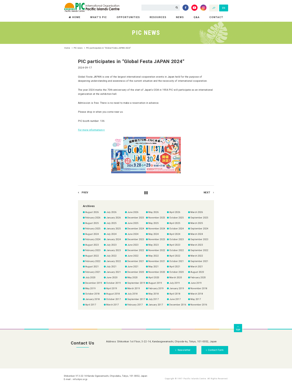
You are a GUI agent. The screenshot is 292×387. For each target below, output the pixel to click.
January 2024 (113, 239)
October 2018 (92, 294)
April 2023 (174, 245)
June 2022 (133, 256)
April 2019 (111, 288)
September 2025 (199, 217)
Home (67, 48)
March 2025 (197, 223)
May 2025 (153, 223)
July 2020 (90, 277)
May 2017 (196, 299)
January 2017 (155, 304)
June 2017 (175, 299)
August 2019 (155, 283)
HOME (76, 17)
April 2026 (174, 212)
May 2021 (153, 266)
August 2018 (113, 294)
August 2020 (197, 272)
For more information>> (91, 129)
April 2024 (174, 234)
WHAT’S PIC (98, 17)
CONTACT (216, 17)
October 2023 (176, 239)
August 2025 (92, 223)
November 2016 (199, 304)
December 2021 (135, 261)
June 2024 (133, 234)
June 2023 (133, 245)
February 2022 (93, 261)
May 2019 (90, 288)
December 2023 (135, 239)
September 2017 (136, 299)
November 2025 (156, 217)
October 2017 (113, 299)
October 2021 (176, 261)
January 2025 (113, 228)
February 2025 (93, 228)
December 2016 (177, 304)
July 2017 (153, 299)
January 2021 (113, 272)
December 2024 (135, 228)
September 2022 (199, 250)
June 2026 (133, 212)
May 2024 (153, 234)
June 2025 (133, 223)
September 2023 (199, 239)
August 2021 (92, 266)
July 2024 (111, 234)
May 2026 (153, 212)
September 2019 (136, 283)
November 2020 (156, 272)
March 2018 (197, 294)
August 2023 (92, 245)
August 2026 (92, 212)
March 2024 (197, 234)
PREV (85, 192)
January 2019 (176, 288)
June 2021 (133, 266)
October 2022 (176, 250)
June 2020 (111, 277)
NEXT (207, 192)
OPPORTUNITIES (128, 17)
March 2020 (175, 277)
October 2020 (176, 272)
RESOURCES (158, 17)
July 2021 (111, 266)
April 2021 (174, 266)
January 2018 (92, 299)
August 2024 (92, 234)
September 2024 (199, 228)
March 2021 (197, 266)
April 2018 (174, 294)
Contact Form (215, 350)
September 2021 (199, 261)
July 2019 (174, 283)
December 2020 (135, 272)
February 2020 (198, 277)
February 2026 (93, 217)
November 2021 (156, 261)
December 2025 (135, 217)
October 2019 (113, 283)
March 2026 (197, 212)
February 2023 (93, 250)
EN (223, 8)
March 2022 (197, 256)
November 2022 (156, 250)
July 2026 (111, 212)
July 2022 (111, 256)
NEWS (180, 17)
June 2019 (196, 283)
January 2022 (113, 261)
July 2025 (111, 223)
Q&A (197, 17)
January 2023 (113, 250)
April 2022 (174, 256)
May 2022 (153, 256)
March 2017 (112, 304)
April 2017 (90, 304)
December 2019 (93, 283)
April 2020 (153, 277)
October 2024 (176, 228)
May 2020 (132, 277)
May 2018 (153, 294)
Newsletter (184, 350)
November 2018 (199, 288)
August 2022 (92, 256)
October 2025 (176, 217)
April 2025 (174, 223)
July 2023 (111, 245)
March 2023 (197, 245)
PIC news (78, 48)
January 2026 (113, 217)
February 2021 (93, 272)
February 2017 (135, 304)
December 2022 (135, 250)
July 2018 (132, 294)
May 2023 (153, 245)
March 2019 (133, 288)
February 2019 (156, 288)
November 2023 (156, 239)
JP (213, 8)
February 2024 (93, 239)
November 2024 (156, 228)
